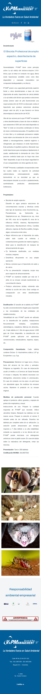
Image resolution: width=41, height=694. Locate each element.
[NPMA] (35, 604)
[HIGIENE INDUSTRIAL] (20, 492)
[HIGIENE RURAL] (20, 520)
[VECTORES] (20, 575)
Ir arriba (19, 684)
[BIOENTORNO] (20, 604)
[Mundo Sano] (28, 604)
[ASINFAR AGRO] (13, 604)
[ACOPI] (6, 604)
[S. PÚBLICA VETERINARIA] (20, 547)
